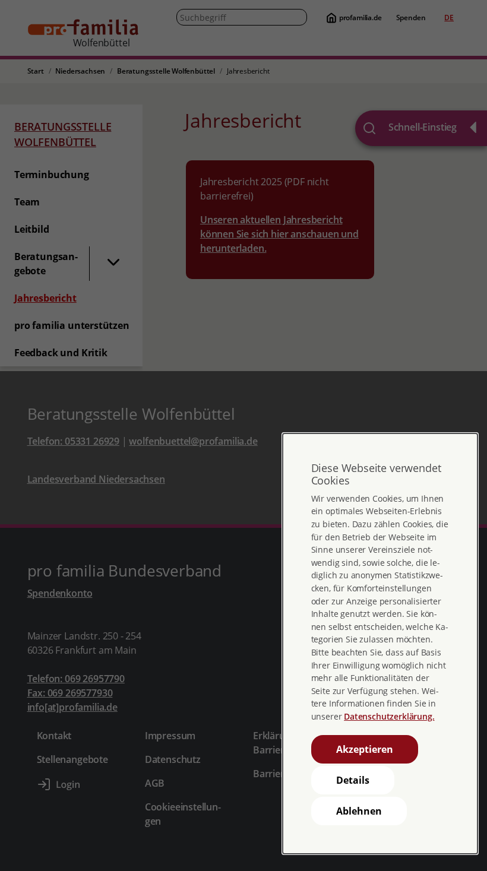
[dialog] (380, 643)
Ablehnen (359, 811)
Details (352, 780)
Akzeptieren (364, 749)
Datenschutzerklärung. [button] (389, 716)
